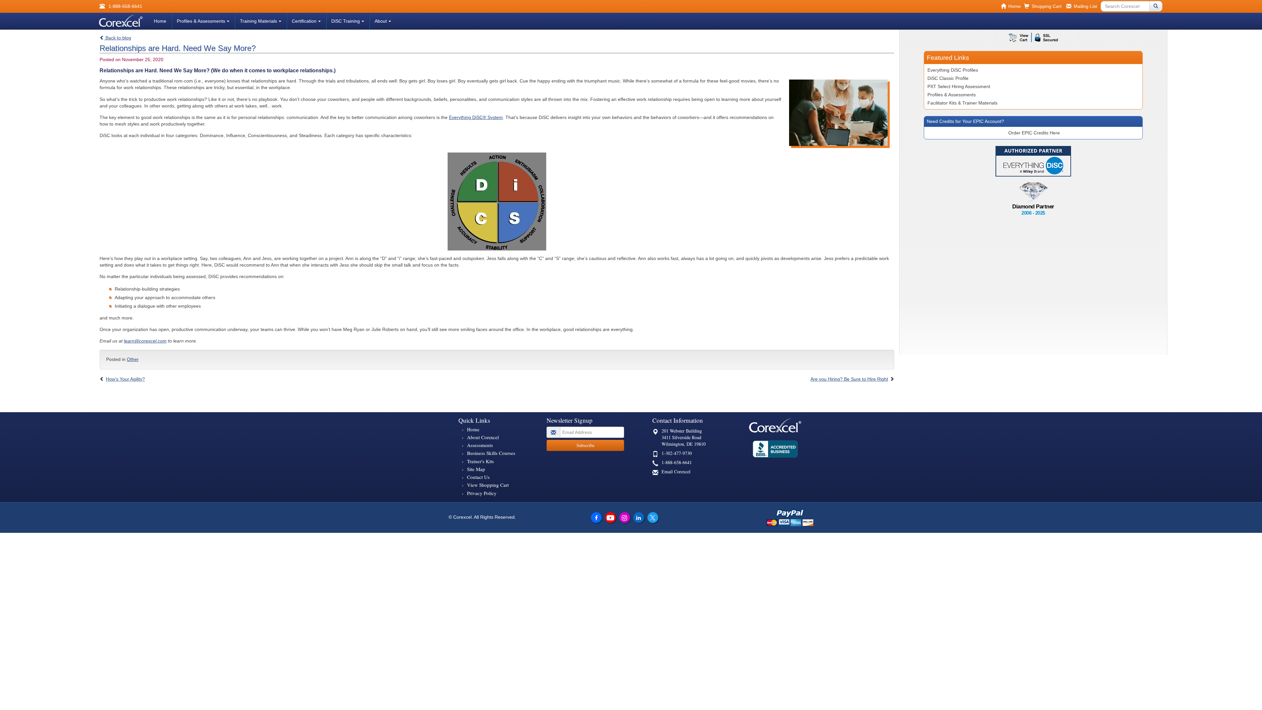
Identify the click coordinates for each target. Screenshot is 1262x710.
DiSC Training (345, 21)
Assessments (480, 445)
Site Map (476, 469)
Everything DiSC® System (476, 117)
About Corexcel (483, 437)
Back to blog (117, 37)
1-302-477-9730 (677, 453)
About (381, 21)
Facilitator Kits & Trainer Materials (962, 103)
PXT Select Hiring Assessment (958, 86)
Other (133, 359)
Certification (304, 21)
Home (160, 21)
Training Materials (258, 21)
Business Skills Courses (491, 453)
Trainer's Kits (480, 461)
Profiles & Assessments (201, 21)
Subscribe (585, 445)
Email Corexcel (676, 471)
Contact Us (478, 477)
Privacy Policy (482, 493)
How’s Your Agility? (125, 379)
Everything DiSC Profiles (952, 70)
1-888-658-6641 (677, 462)
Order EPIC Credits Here (1034, 132)
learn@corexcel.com (145, 340)
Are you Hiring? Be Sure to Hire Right (849, 379)
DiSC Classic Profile (948, 78)
